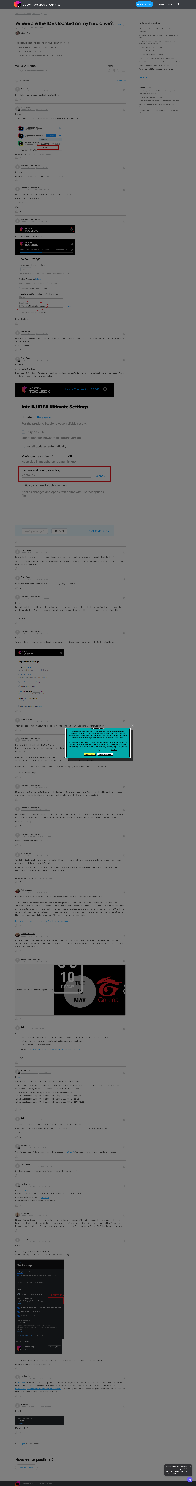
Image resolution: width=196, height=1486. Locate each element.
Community (160, 4)
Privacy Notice (92, 746)
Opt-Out (114, 750)
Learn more (102, 739)
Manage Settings (105, 754)
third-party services (82, 748)
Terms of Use (110, 746)
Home (17, 4)
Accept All (89, 754)
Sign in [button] (170, 4)
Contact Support (144, 4)
